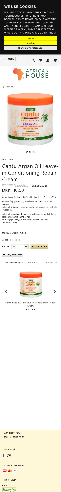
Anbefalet (33, 262)
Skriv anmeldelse (39, 185)
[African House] (30, 73)
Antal (6, 246)
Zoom (32, 151)
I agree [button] (30, 38)
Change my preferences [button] (30, 48)
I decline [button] (30, 43)
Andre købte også (13, 262)
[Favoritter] (40, 60)
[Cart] (55, 60)
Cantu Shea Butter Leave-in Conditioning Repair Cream (30, 304)
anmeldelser (21, 185)
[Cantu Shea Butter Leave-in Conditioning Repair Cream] (30, 119)
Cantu (10, 159)
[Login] (48, 60)
